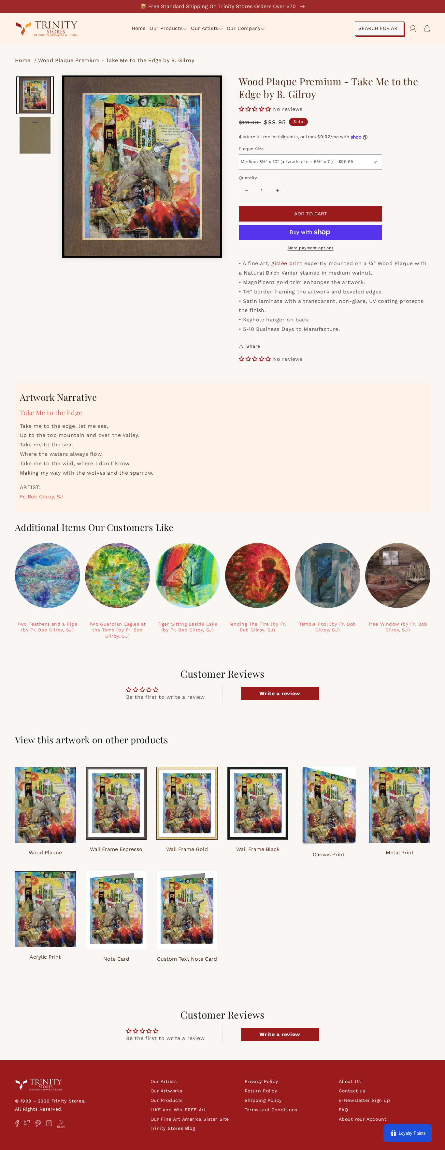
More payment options (311, 248)
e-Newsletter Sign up (364, 1100)
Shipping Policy (263, 1100)
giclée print (286, 263)
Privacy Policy (261, 1081)
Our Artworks (166, 1090)
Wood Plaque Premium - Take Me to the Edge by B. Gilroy (116, 60)
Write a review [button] (279, 693)
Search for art (379, 28)
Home (24, 60)
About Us (350, 1081)
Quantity (248, 177)
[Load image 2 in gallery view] (35, 135)
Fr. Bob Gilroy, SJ (41, 497)
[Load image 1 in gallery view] (35, 95)
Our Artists (164, 1081)
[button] (168, 28)
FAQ (343, 1109)
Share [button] (253, 346)
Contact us (352, 1090)
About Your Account (363, 1119)
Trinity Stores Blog (173, 1128)
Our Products (167, 1100)
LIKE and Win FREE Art (178, 1109)
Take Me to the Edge (51, 412)
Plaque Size (251, 148)
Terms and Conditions (271, 1109)
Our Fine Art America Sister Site (190, 1119)
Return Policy (261, 1090)
